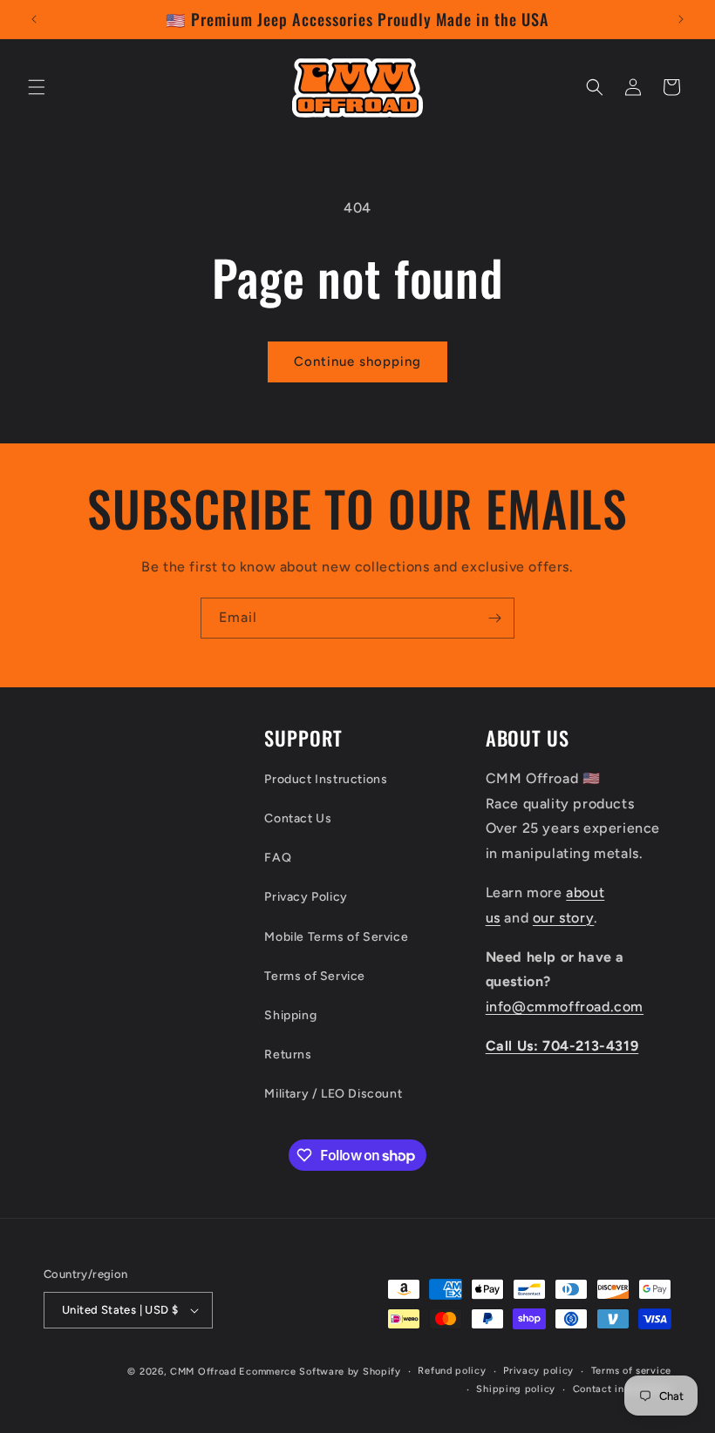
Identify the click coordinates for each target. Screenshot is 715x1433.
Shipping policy (515, 1389)
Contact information (622, 1389)
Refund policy (452, 1370)
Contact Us (297, 818)
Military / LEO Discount (333, 1093)
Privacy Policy (305, 896)
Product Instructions (325, 779)
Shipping (290, 1015)
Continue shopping (357, 361)
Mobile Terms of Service (336, 936)
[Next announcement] (681, 19)
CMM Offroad (203, 1371)
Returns (287, 1054)
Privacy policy (538, 1370)
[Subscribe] (494, 618)
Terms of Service (314, 976)
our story (563, 917)
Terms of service (631, 1370)
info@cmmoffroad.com (565, 1006)
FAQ (277, 857)
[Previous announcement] (34, 19)
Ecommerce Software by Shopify (319, 1371)
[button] (36, 87)
